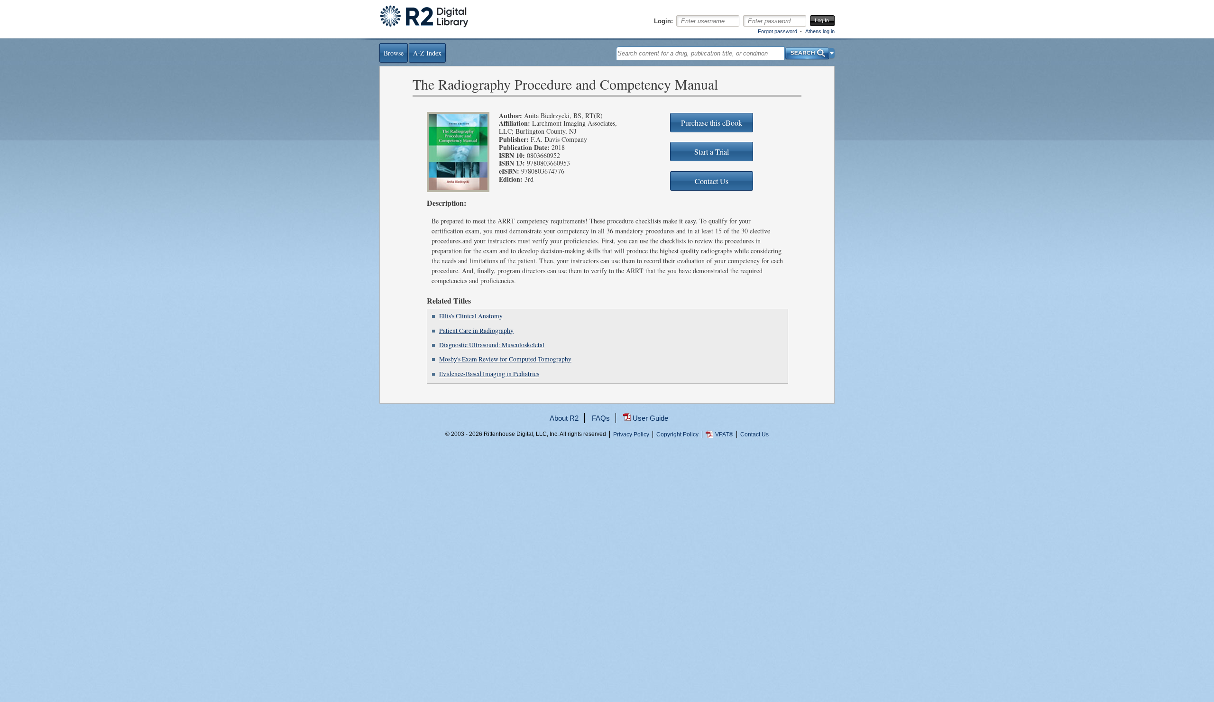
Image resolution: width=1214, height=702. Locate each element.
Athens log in (820, 31)
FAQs (601, 418)
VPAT (724, 434)
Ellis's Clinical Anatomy (471, 316)
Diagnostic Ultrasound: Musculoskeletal (491, 345)
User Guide (650, 418)
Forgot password (777, 31)
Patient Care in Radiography (476, 330)
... (607, 469)
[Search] (807, 51)
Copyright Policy (677, 434)
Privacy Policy (631, 434)
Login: (663, 21)
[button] (832, 53)
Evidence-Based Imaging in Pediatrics (489, 373)
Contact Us (754, 434)
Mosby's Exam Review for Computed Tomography (505, 359)
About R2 (564, 418)
